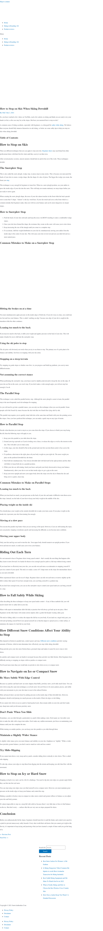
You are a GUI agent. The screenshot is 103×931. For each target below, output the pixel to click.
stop (8, 180)
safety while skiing (57, 125)
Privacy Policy (8, 910)
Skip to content (5, 2)
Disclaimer (7, 913)
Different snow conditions (48, 641)
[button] (51, 34)
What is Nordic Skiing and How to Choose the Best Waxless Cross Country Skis (56, 888)
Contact (6, 916)
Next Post (4, 837)
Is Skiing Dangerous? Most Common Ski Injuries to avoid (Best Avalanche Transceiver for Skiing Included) (56, 871)
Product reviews (9, 29)
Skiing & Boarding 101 (11, 26)
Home (6, 23)
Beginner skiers (47, 151)
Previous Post (5, 834)
